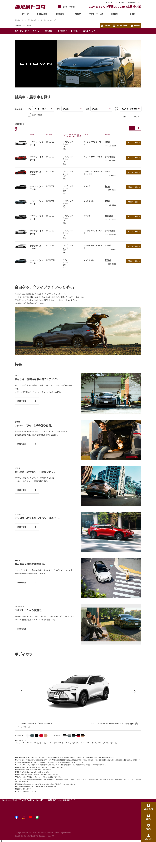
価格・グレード (21, 31)
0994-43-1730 (110, 234)
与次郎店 (108, 245)
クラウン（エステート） (24, 25)
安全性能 (74, 31)
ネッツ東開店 (110, 156)
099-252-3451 (110, 249)
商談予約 (137, 25)
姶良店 (107, 171)
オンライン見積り (122, 25)
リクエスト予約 (132, 143)
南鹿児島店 (109, 216)
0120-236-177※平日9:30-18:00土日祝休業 (115, 6)
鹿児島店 (108, 260)
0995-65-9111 (110, 175)
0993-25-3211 (110, 205)
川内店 (107, 142)
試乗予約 (107, 25)
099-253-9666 (110, 219)
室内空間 (48, 31)
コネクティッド (89, 31)
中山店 (107, 186)
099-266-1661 (110, 160)
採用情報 (109, 2)
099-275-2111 (110, 190)
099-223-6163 (110, 264)
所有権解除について (134, 2)
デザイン (36, 31)
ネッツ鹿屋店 (110, 230)
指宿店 (107, 201)
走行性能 (61, 31)
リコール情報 (120, 2)
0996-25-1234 (110, 145)
